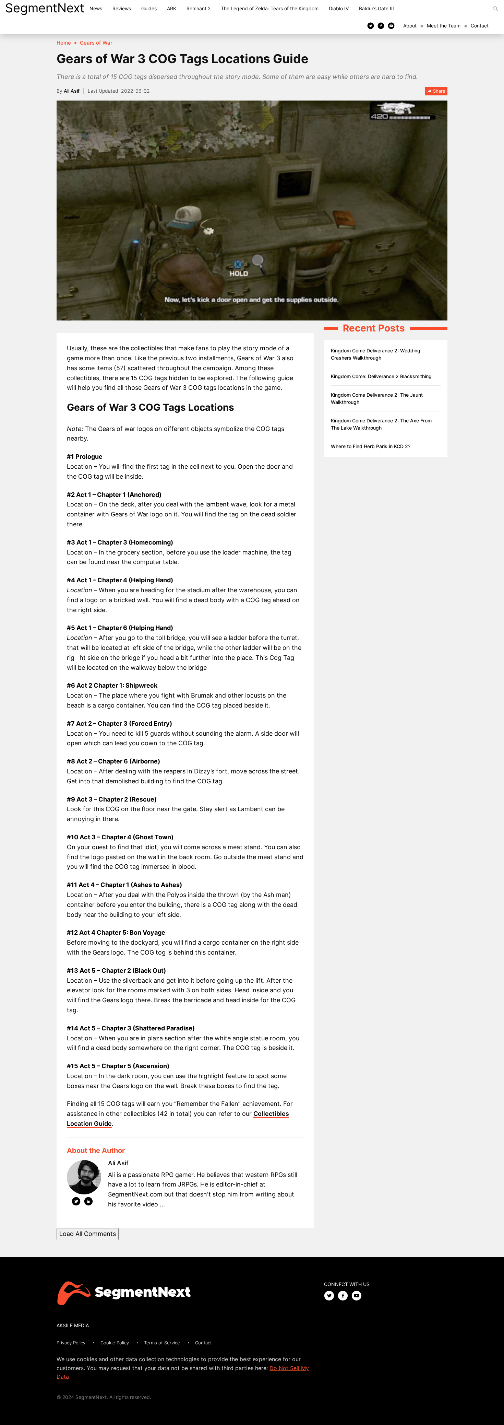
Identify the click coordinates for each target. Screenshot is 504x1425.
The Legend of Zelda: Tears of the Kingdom (270, 8)
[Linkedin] (88, 1202)
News (95, 8)
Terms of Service (162, 1342)
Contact (480, 25)
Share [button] (438, 91)
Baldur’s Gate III (376, 8)
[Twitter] (370, 25)
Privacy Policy (71, 1342)
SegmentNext (44, 7)
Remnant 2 (199, 8)
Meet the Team (443, 25)
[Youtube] (391, 25)
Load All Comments (87, 1233)
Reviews (121, 8)
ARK (171, 8)
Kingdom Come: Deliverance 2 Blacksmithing (381, 376)
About (410, 25)
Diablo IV (339, 8)
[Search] (495, 8)
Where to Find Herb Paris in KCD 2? (370, 446)
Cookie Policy (114, 1342)
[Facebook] (380, 25)
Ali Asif (72, 91)
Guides (149, 8)
